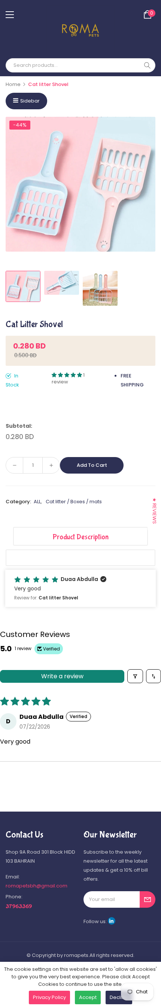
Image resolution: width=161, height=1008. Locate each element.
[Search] (147, 65)
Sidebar (30, 100)
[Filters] (135, 676)
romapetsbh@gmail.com (36, 885)
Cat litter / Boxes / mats (74, 501)
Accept (88, 997)
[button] (67, 375)
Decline (119, 997)
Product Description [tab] (81, 537)
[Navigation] (10, 14)
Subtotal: (19, 426)
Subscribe (147, 899)
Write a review (62, 676)
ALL (37, 501)
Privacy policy (49, 997)
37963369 (19, 906)
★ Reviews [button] (154, 511)
